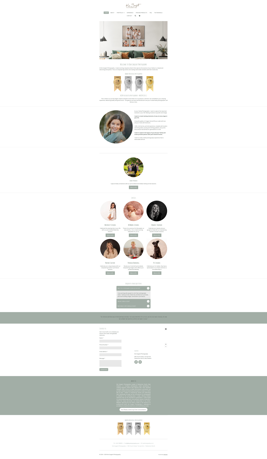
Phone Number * (103, 345)
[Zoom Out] (166, 346)
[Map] (151, 337)
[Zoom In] (166, 344)
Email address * (103, 351)
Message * (102, 358)
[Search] (135, 16)
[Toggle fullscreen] (166, 329)
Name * (101, 338)
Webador (166, 454)
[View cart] (139, 16)
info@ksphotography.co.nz (132, 443)
